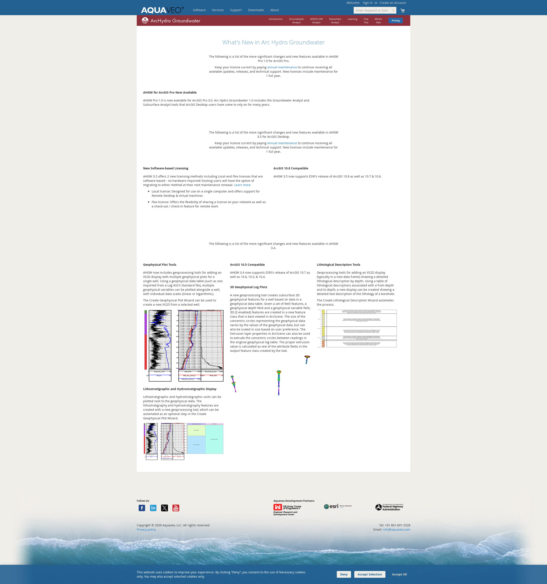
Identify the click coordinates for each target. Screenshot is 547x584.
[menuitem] (199, 10)
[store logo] (162, 10)
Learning (352, 19)
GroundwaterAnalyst (296, 20)
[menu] (242, 10)
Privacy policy (146, 529)
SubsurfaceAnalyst (335, 20)
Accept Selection (370, 574)
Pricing (396, 20)
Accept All (399, 574)
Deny (344, 574)
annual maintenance (282, 67)
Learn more (242, 185)
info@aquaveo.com (396, 529)
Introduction (276, 19)
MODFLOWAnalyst (316, 20)
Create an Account (393, 3)
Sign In (368, 3)
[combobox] (375, 10)
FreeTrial (366, 20)
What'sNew (378, 20)
